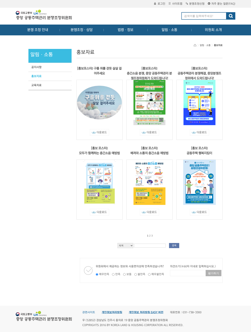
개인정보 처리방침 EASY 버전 (146, 312)
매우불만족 (157, 274)
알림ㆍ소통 (169, 30)
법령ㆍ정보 (125, 30)
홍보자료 (36, 76)
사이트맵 (177, 3)
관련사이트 (88, 312)
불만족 (141, 274)
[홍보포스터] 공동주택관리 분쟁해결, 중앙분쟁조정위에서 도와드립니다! (199, 73)
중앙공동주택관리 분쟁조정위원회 (44, 15)
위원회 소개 (213, 30)
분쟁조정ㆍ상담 (82, 30)
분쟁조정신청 (197, 3)
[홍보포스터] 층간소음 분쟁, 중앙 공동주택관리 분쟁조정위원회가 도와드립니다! (149, 73)
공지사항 (36, 67)
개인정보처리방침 (112, 312)
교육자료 (36, 85)
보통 (129, 274)
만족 (117, 274)
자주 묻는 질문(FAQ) (223, 3)
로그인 (161, 3)
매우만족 (104, 274)
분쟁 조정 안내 (37, 30)
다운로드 (102, 132)
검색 (174, 245)
